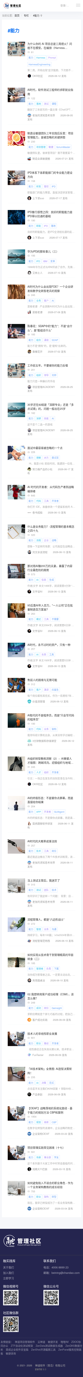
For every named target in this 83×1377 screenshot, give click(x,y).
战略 (54, 540)
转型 (54, 1196)
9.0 (40, 1369)
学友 (56, 1157)
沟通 (54, 929)
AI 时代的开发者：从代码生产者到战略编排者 (50, 489)
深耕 (38, 418)
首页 (16, 15)
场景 (38, 1157)
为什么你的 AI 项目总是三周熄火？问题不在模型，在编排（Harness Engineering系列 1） (49, 46)
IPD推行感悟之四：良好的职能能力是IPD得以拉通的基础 (49, 214)
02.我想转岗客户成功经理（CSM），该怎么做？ (50, 996)
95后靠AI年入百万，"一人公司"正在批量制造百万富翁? (50, 607)
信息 (44, 579)
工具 (46, 500)
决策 (44, 1082)
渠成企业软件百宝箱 (17, 1349)
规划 (38, 1122)
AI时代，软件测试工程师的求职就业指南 (50, 92)
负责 (48, 968)
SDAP (55, 340)
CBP (54, 1122)
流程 (38, 540)
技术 (38, 851)
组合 (38, 340)
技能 (46, 418)
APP (38, 811)
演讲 (46, 689)
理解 (38, 457)
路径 (46, 1043)
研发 (38, 186)
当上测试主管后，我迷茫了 (43, 880)
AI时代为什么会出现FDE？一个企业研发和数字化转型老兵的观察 (50, 289)
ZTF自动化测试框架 (22, 1345)
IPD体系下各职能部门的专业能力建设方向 (49, 175)
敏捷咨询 (11, 1353)
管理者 (39, 968)
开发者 (55, 500)
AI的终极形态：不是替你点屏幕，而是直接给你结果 (50, 800)
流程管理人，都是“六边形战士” (45, 919)
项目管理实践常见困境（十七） (46, 1147)
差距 (46, 1122)
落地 (38, 103)
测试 (46, 103)
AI (53, 300)
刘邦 (54, 375)
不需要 (55, 619)
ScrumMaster (63, 147)
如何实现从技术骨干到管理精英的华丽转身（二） (50, 957)
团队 (46, 890)
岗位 (54, 851)
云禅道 (41, 1342)
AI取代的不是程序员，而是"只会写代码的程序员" (50, 717)
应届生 (55, 689)
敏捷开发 (53, 1342)
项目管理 (41, 147)
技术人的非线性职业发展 (42, 1033)
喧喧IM (65, 1342)
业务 (38, 300)
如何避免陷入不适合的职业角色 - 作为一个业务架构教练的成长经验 (50, 1185)
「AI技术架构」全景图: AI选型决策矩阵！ (49, 1071)
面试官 (55, 457)
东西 (44, 654)
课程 (54, 103)
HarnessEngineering (39, 64)
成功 (38, 1008)
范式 (51, 1082)
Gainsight (57, 1008)
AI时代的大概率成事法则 (42, 841)
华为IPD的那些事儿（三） (43, 251)
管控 (46, 186)
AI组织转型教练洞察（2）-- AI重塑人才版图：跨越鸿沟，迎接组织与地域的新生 (50, 760)
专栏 (26, 15)
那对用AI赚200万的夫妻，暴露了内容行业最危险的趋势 (49, 568)
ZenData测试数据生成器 (49, 1345)
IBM (45, 261)
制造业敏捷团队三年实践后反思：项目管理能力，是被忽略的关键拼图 (50, 135)
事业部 (47, 1157)
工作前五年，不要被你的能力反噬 (47, 365)
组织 (38, 375)
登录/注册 (65, 5)
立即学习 (8, 1278)
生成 (51, 579)
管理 (38, 929)
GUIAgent (59, 811)
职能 (38, 225)
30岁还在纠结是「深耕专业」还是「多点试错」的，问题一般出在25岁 (50, 407)
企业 (46, 540)
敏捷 (51, 147)
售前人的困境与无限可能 (42, 680)
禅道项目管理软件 (25, 1342)
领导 (46, 375)
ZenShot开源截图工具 (43, 1349)
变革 (52, 261)
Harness (40, 57)
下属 (56, 968)
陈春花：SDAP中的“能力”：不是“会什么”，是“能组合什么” (49, 328)
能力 (31, 57)
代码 (38, 500)
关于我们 (8, 1267)
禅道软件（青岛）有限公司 (50, 1365)
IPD (54, 186)
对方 (46, 457)
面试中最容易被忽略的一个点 (45, 448)
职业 (38, 1043)
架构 (54, 729)
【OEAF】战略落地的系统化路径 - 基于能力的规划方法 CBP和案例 (49, 1110)
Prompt (52, 57)
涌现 (46, 340)
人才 (38, 772)
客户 (46, 300)
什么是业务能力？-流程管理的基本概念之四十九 (50, 528)
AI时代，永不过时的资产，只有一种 (48, 645)
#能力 (36, 15)
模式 (38, 619)
